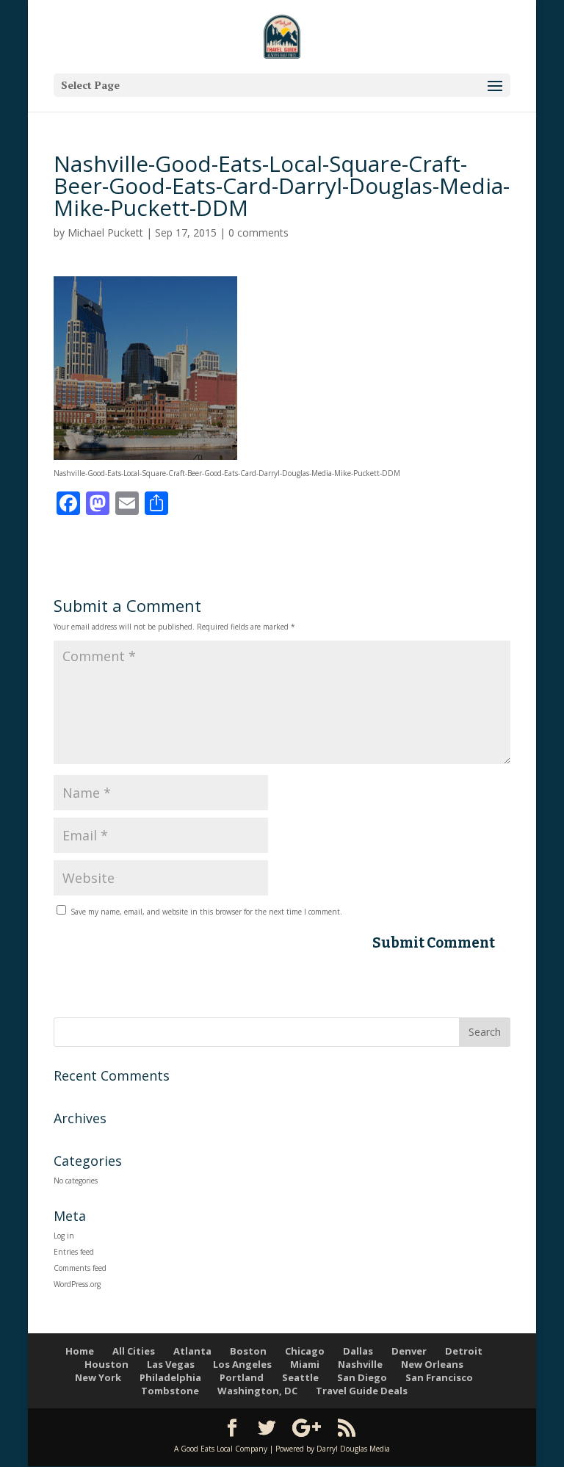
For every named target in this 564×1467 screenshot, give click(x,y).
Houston (106, 1364)
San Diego (362, 1377)
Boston (248, 1351)
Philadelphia (170, 1377)
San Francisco (439, 1377)
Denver (409, 1351)
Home (79, 1351)
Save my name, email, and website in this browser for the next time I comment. (206, 911)
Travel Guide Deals (362, 1390)
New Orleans (432, 1364)
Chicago (305, 1351)
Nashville (360, 1364)
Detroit (463, 1351)
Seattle (300, 1377)
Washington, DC (257, 1390)
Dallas (358, 1351)
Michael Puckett (105, 232)
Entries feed (74, 1252)
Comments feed (80, 1268)
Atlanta (192, 1351)
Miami (304, 1364)
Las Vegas (171, 1364)
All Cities (133, 1351)
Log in (64, 1235)
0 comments (258, 232)
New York (98, 1377)
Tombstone (170, 1390)
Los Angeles (242, 1364)
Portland (242, 1377)
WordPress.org (77, 1284)
